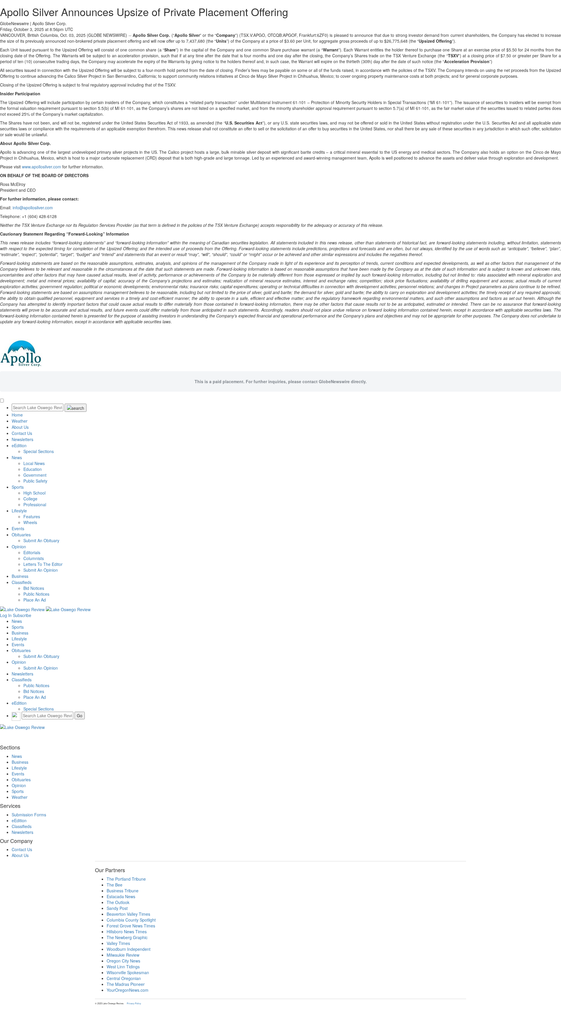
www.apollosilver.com (41, 167)
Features (31, 516)
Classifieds (22, 582)
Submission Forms (29, 815)
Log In (6, 615)
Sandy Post (117, 908)
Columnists (33, 558)
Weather (19, 421)
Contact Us (22, 433)
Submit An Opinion (40, 570)
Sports (18, 487)
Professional (34, 504)
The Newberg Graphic (127, 937)
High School (34, 493)
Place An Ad (34, 600)
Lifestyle (19, 511)
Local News (34, 463)
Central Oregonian (124, 978)
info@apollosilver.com (33, 207)
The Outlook (118, 902)
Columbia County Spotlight (131, 920)
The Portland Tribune (126, 879)
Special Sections (38, 451)
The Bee (114, 885)
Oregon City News (123, 961)
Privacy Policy (134, 1003)
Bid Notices (33, 588)
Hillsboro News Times (127, 931)
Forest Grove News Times (131, 926)
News (17, 457)
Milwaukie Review (123, 955)
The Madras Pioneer (126, 984)
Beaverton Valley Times (128, 914)
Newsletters (22, 439)
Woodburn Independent (128, 949)
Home (17, 415)
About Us (20, 427)
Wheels (30, 522)
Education (32, 469)
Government (34, 475)
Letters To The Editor (43, 564)
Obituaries (21, 535)
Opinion (19, 546)
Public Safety (35, 481)
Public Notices (36, 594)
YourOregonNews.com (127, 990)
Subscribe (22, 615)
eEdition (19, 445)
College (30, 499)
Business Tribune (122, 891)
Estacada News (121, 896)
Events (18, 528)
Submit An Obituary (41, 540)
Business (20, 576)
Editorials (31, 552)
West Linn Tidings (123, 966)
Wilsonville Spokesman (128, 972)
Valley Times (118, 943)
